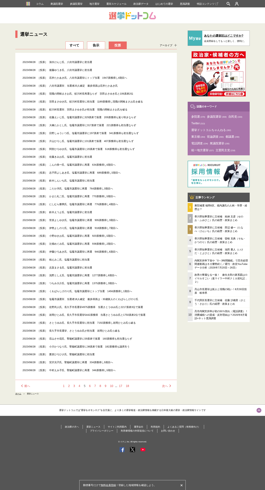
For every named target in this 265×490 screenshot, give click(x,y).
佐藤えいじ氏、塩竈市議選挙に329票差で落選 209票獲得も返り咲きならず (92, 117)
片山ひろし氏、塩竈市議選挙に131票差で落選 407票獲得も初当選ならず (91, 141)
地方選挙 (94, 3)
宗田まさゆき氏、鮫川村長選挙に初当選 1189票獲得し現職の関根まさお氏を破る (96, 101)
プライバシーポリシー (101, 430)
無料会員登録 (108, 485)
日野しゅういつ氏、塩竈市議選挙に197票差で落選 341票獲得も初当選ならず (94, 133)
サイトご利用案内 (117, 426)
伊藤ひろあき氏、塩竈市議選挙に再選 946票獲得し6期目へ (83, 251)
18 (127, 386)
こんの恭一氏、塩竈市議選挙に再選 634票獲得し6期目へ (82, 164)
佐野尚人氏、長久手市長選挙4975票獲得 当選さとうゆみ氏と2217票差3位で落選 (96, 307)
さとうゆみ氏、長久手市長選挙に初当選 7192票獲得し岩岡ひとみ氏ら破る (92, 322)
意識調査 (185, 3)
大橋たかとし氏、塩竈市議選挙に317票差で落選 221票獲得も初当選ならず (92, 125)
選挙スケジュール (116, 3)
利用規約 (155, 426)
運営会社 (138, 426)
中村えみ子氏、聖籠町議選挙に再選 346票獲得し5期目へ (82, 370)
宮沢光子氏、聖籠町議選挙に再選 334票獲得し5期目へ (81, 362)
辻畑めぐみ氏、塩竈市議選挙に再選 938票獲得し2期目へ (82, 243)
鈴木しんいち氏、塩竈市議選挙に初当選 (72, 180)
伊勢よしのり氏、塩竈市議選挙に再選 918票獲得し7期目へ (83, 228)
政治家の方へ (72, 426)
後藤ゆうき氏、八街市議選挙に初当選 (70, 70)
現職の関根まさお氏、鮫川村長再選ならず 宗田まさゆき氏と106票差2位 (91, 93)
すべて (74, 45)
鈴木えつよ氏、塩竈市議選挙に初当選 (70, 212)
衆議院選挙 (56, 3)
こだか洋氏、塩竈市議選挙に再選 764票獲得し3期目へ (81, 188)
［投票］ (42, 62)
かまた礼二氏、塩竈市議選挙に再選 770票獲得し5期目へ (82, 196)
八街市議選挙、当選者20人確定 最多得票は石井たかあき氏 (83, 85)
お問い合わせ (168, 430)
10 (111, 386)
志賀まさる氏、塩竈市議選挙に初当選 (70, 267)
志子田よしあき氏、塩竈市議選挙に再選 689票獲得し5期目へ (85, 172)
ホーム (18, 394)
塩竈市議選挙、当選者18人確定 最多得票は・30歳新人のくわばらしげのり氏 (93, 299)
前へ (27, 386)
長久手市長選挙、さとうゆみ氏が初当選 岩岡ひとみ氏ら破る (84, 330)
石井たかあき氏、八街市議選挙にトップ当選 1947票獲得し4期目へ (88, 77)
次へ (165, 386)
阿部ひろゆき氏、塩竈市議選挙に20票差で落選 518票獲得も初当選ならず (92, 149)
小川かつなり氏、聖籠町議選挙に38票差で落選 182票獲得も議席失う (89, 346)
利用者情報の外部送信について (137, 430)
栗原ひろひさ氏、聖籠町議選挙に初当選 (72, 354)
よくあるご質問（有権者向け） (183, 426)
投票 (117, 45)
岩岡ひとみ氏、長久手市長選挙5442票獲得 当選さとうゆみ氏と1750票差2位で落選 (97, 314)
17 (120, 386)
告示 (96, 45)
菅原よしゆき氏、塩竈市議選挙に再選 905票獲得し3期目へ (83, 220)
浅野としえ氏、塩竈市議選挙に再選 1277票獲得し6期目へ (83, 275)
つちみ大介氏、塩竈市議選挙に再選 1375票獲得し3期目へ (83, 283)
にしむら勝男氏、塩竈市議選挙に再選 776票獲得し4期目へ (83, 204)
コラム (40, 3)
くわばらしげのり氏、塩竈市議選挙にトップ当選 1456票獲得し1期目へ (90, 291)
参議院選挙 (76, 3)
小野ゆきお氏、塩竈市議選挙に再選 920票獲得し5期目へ (82, 235)
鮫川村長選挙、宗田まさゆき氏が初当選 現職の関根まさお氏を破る (88, 109)
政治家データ (141, 3)
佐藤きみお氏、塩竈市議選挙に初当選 (70, 156)
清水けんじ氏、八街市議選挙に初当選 (70, 62)
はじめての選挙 (164, 3)
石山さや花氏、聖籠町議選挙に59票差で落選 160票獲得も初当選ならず (90, 338)
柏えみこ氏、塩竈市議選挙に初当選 (69, 259)
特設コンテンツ (206, 3)
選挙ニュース (93, 426)
